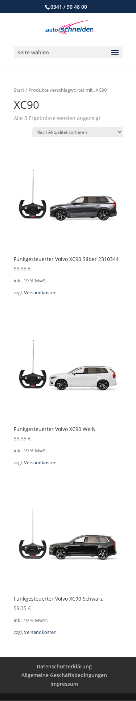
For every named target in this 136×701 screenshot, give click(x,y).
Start (19, 90)
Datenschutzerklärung (64, 666)
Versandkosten (40, 293)
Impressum (64, 683)
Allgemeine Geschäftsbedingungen (64, 675)
